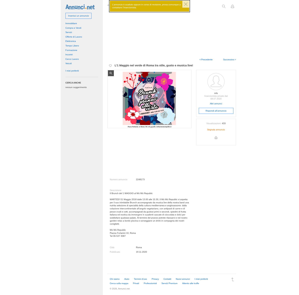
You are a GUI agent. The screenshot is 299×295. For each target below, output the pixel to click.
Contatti (167, 279)
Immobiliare (71, 23)
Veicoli (68, 63)
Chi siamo (115, 279)
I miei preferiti (72, 70)
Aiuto (126, 279)
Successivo (228, 59)
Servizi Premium (169, 283)
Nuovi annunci (183, 279)
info (216, 93)
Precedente (207, 59)
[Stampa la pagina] (216, 140)
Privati (136, 283)
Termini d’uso (140, 279)
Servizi (68, 32)
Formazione (71, 50)
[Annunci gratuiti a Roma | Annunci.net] (80, 6)
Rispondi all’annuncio (216, 110)
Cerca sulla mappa (119, 283)
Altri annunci (216, 103)
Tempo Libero (72, 45)
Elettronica (70, 41)
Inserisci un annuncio (78, 15)
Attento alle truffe (190, 283)
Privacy (155, 279)
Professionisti (150, 283)
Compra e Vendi (73, 28)
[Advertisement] (172, 31)
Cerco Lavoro (72, 59)
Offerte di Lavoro (73, 37)
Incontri (69, 54)
